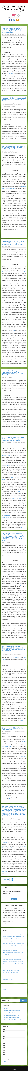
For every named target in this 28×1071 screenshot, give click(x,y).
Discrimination (5, 940)
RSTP (8, 968)
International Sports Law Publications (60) (13, 1019)
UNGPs (11, 977)
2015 (4, 1031)
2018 (4, 1038)
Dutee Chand (20, 940)
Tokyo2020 (13, 972)
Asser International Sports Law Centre (13, 13)
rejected (4, 479)
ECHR (4, 943)
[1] (5, 203)
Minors (15, 961)
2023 (4, 1050)
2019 (4, 1041)
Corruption (18, 938)
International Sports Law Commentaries (13, 104)
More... (19, 92)
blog (14, 330)
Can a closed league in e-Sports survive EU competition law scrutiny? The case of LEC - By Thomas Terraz (13, 148)
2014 (4, 1029)
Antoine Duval (10, 73)
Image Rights (5, 954)
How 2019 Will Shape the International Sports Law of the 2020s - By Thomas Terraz (14, 99)
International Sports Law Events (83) (11, 1015)
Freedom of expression (7, 948)
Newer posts (6, 879)
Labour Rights (5, 959)
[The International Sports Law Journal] (4, 989)
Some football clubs (6, 190)
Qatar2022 (16, 965)
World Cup (11, 979)
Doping (10, 941)
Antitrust (7, 934)
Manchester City (5, 961)
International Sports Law (7, 956)
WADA (15, 977)
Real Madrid (21, 965)
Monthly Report (21, 961)
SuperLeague (16, 970)
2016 (4, 1034)
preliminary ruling (6, 595)
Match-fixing (11, 961)
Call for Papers (9, 936)
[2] (17, 229)
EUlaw (15, 943)
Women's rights (5, 979)
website (24, 741)
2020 (4, 1043)
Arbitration (12, 934)
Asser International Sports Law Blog (14, 8)
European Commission (20, 943)
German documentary (6, 746)
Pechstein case (7, 515)
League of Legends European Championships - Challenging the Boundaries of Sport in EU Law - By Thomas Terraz (12, 373)
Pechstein (11, 965)
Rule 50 (11, 968)
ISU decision (10, 514)
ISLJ (15, 956)
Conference (13, 938)
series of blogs (23, 756)
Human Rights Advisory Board (8, 952)
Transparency (21, 974)
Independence (10, 954)
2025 (4, 1054)
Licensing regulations (17, 959)
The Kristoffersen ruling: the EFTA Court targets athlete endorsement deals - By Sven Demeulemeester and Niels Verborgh (13, 648)
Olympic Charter (20, 963)
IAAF (22, 952)
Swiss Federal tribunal (6, 972)
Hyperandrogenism (17, 952)
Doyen (14, 940)
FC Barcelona (5, 945)
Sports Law (8, 970)
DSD (16, 940)
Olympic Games (6, 966)
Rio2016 (4, 968)
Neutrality (7, 963)
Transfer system (15, 974)
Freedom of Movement (15, 948)
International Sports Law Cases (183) (12, 1010)
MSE (4, 963)
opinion (6, 332)
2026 (6, 1059)
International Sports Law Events (17, 34)
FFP (9, 945)
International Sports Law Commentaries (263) (13, 1012)
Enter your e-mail (6, 893)
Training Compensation (7, 974)
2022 (4, 1047)
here (12, 477)
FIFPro (15, 945)
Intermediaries (16, 954)
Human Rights (14, 950)
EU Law (11, 943)
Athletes (16, 934)
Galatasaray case (6, 455)
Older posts (14, 882)
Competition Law (6, 938)
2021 (4, 1045)
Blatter (23, 934)
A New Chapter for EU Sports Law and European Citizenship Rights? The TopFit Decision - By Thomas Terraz (13, 243)
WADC (18, 977)
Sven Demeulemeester (15, 657)
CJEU (23, 936)
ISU (17, 956)
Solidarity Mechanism (20, 968)
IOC (13, 957)
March (4, 1061)
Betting (20, 934)
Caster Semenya (18, 936)
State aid (12, 970)
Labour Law (21, 956)
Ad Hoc (4, 934)
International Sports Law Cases (19, 151)
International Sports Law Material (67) (12, 1017)
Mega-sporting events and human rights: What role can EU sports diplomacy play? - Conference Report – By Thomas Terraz (13, 30)
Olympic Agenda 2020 (13, 963)
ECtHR (7, 943)
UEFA (8, 977)
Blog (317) (6, 1008)
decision (4, 846)
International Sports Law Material (8, 106)
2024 (4, 1052)
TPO (17, 972)
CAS (14, 936)
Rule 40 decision (5, 517)
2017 (4, 1036)
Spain (4, 970)
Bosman (4, 936)
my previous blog (16, 207)
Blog (13, 103)
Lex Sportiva (11, 959)
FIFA (12, 945)
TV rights (4, 977)
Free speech (20, 945)
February (5, 1059)
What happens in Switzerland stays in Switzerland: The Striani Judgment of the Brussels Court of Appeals (13, 439)
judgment (15, 668)
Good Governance (6, 950)
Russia (14, 968)
